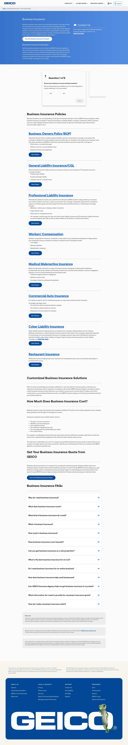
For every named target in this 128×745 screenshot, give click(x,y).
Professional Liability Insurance (51, 195)
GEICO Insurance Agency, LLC (88, 630)
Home (4, 8)
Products (68, 3)
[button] (64, 498)
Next (79, 101)
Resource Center (96, 3)
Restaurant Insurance (44, 354)
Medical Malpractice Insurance (51, 264)
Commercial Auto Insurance (49, 296)
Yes (51, 93)
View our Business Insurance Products (37, 39)
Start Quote (35, 154)
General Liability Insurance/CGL (51, 165)
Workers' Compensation (46, 234)
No (64, 93)
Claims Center (81, 3)
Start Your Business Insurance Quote (41, 478)
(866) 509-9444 (78, 33)
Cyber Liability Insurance (46, 326)
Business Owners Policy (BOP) (50, 133)
